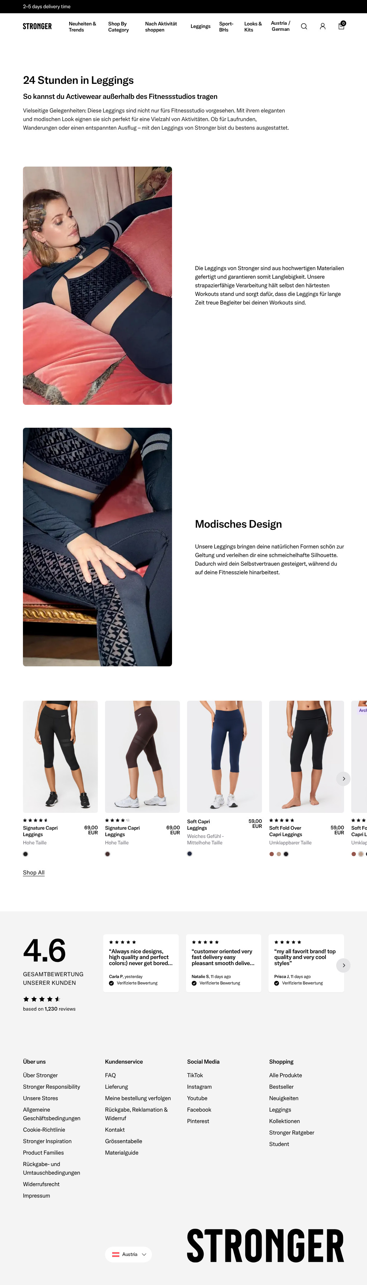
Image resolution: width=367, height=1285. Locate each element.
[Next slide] (343, 779)
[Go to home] (37, 26)
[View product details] (60, 835)
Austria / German (281, 26)
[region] (183, 779)
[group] (60, 779)
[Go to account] (322, 26)
